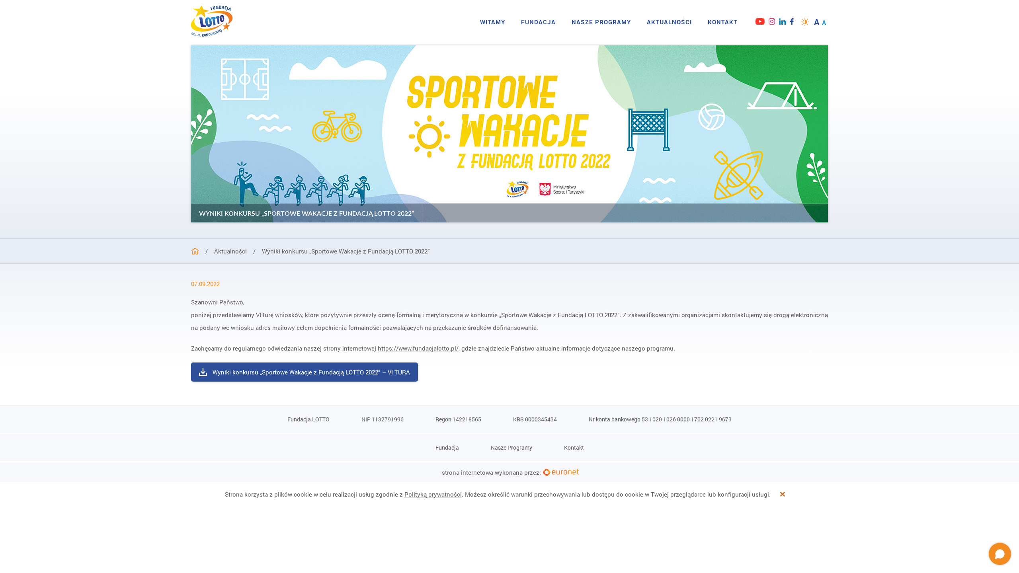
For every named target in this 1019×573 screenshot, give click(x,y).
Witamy (492, 22)
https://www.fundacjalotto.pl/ (418, 348)
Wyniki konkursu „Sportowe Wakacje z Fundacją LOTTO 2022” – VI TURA (311, 372)
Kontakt (723, 22)
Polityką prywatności (433, 494)
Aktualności (669, 22)
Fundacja (538, 22)
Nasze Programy (601, 22)
